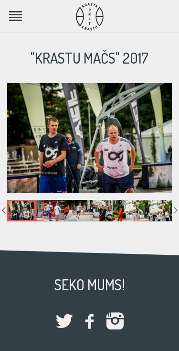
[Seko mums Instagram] (115, 322)
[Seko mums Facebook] (89, 322)
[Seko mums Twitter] (64, 322)
